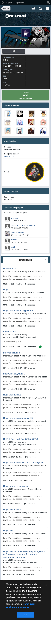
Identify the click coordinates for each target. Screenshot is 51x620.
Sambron (14, 240)
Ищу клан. (8, 530)
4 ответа (29, 480)
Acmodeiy (15, 218)
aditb (13, 247)
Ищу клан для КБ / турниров (18, 310)
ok (25, 614)
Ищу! (5, 289)
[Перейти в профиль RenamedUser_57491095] (8, 122)
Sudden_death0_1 (18, 232)
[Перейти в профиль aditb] (7, 248)
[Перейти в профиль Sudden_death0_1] (7, 233)
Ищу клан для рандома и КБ (18, 418)
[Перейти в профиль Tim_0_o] (43, 122)
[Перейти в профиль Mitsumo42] (43, 131)
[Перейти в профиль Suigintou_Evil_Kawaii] (20, 114)
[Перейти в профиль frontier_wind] (43, 114)
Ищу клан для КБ (12, 394)
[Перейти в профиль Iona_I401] (20, 122)
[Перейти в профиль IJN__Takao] (8, 114)
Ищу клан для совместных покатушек (23, 462)
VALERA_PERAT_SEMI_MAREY (23, 225)
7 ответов (30, 368)
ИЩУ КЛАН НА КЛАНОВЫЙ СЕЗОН (21, 439)
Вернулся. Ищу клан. (14, 373)
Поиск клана (9, 268)
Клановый (41, 271)
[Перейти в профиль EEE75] (8, 131)
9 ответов (30, 546)
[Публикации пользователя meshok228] (13, 51)
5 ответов (30, 284)
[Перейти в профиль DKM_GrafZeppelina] (20, 131)
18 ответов (31, 347)
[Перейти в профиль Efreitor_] (31, 114)
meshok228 (8, 156)
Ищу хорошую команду (15, 486)
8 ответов (30, 389)
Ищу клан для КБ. (12, 509)
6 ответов (31, 433)
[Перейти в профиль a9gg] (31, 131)
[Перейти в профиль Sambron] (7, 241)
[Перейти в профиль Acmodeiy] (7, 219)
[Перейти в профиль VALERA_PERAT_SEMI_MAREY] (7, 226)
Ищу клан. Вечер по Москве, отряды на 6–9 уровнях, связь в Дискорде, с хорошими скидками (24, 554)
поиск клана (9, 331)
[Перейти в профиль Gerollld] (31, 122)
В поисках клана (11, 352)
